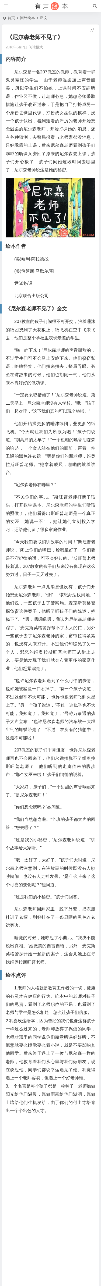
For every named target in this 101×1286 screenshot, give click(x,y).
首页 (11, 18)
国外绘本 (27, 18)
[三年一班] (50, 6)
